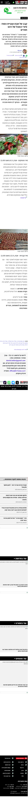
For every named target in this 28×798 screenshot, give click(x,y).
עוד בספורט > (20, 623)
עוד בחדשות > (20, 558)
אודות (22, 765)
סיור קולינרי (10, 341)
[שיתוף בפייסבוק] (24, 56)
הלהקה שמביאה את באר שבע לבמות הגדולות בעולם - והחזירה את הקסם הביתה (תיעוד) (15, 497)
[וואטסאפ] (13, 2)
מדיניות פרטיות (7, 762)
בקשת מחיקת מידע (6, 767)
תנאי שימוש (7, 765)
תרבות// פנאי (24, 18)
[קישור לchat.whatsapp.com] (14, 349)
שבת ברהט (21, 345)
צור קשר (22, 767)
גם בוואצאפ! (7, 758)
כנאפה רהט (16, 345)
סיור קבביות (21, 343)
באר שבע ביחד (7, 776)
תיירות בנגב (15, 343)
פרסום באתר (21, 762)
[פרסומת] (14, 10)
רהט (24, 341)
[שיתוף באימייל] (10, 55)
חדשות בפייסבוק (6, 773)
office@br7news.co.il (15, 793)
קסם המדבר (19, 341)
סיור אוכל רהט (9, 343)
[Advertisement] (14, 325)
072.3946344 (14, 791)
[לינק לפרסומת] (14, 528)
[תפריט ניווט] (2, 2)
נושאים (22, 773)
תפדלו (14, 341)
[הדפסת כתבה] (23, 57)
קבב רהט (11, 345)
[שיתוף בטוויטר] (18, 55)
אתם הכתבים (7, 770)
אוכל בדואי (4, 341)
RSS (23, 776)
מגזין (22, 770)
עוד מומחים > (20, 658)
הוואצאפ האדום (20, 758)
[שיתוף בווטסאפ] (26, 56)
